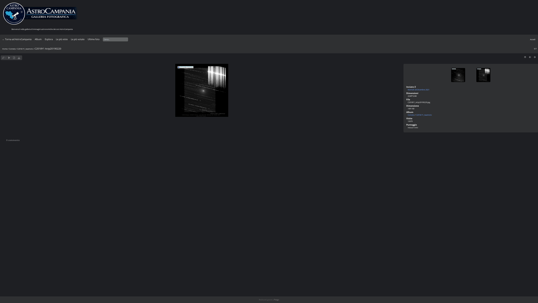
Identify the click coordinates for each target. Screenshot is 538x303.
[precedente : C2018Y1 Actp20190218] (529, 57)
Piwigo (276, 300)
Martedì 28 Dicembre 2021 (418, 89)
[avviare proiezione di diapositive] (9, 57)
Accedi (532, 39)
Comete (12, 49)
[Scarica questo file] (19, 57)
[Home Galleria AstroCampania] (42, 13)
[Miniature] (525, 57)
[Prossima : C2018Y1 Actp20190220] (534, 57)
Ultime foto (94, 39)
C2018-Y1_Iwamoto (25, 49)
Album (38, 39)
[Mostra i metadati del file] (14, 57)
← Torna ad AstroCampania (17, 39)
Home (4, 49)
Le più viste (62, 39)
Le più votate (77, 39)
